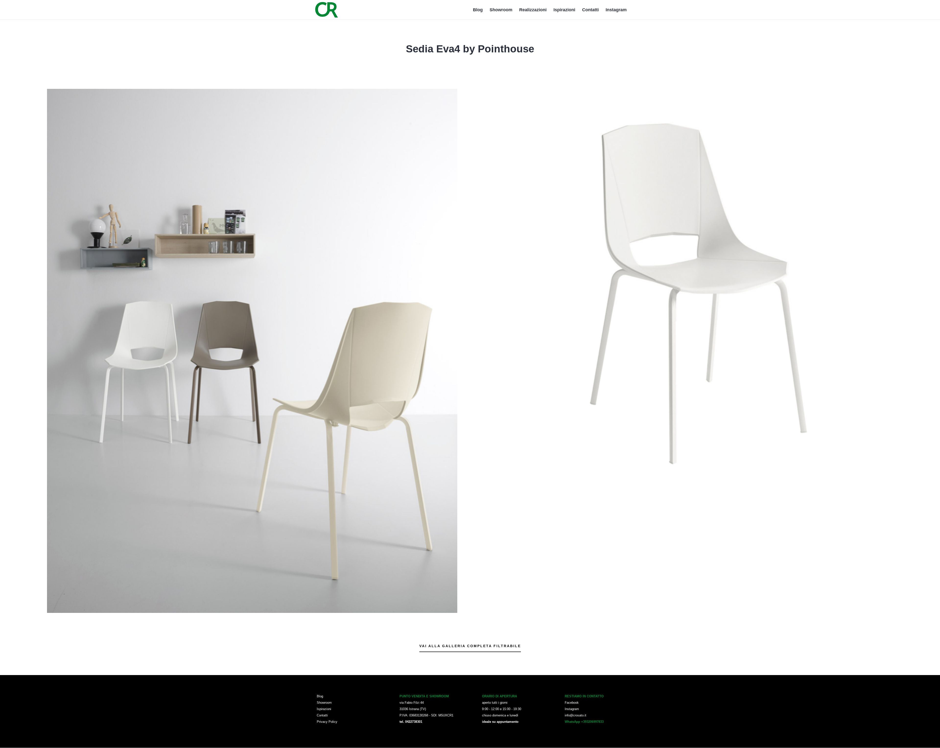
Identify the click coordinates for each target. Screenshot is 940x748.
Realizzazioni (533, 10)
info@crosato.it (575, 715)
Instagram (616, 10)
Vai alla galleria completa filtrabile (470, 646)
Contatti (590, 10)
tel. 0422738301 (411, 722)
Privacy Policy (327, 722)
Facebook (572, 702)
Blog (478, 10)
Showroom (501, 10)
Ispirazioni (564, 10)
